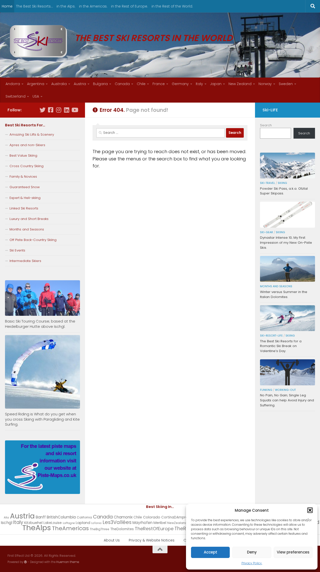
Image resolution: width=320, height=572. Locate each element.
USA (35, 96)
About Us (112, 540)
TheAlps (36, 527)
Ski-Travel (267, 183)
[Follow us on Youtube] (75, 110)
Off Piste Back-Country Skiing (33, 239)
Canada (122, 83)
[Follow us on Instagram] (59, 110)
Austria (80, 83)
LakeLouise (53, 522)
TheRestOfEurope (154, 528)
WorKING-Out (285, 390)
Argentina (35, 83)
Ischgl (6, 522)
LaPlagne (69, 523)
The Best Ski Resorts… (34, 6)
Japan (216, 83)
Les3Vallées (117, 522)
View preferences (293, 552)
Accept (210, 552)
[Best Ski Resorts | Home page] (39, 41)
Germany (180, 83)
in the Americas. (93, 6)
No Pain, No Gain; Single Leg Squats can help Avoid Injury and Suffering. (287, 400)
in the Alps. (66, 6)
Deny (252, 552)
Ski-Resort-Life (271, 336)
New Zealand (240, 83)
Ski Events (17, 250)
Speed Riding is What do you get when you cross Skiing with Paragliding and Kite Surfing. (42, 419)
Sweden (286, 83)
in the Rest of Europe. (129, 6)
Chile (141, 83)
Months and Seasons (27, 229)
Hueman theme (67, 562)
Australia (59, 83)
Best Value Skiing (23, 155)
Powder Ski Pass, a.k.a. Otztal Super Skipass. (284, 191)
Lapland (83, 522)
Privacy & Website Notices (151, 540)
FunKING (266, 390)
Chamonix (123, 517)
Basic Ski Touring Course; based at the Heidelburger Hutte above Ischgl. (40, 324)
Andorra (13, 83)
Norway (265, 83)
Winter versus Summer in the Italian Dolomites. (283, 294)
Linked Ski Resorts (24, 208)
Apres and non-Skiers (27, 145)
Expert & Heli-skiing (25, 197)
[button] (310, 510)
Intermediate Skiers (25, 260)
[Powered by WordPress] (25, 561)
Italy (199, 83)
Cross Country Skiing (27, 166)
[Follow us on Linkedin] (67, 110)
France (158, 83)
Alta (6, 517)
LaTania (96, 523)
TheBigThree (99, 529)
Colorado (151, 517)
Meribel (160, 522)
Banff (41, 517)
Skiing (282, 183)
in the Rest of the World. (172, 6)
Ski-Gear (266, 232)
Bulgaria (100, 83)
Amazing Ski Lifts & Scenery (32, 134)
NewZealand (177, 523)
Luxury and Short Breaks (29, 218)
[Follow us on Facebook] (51, 110)
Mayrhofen (142, 522)
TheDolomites (122, 529)
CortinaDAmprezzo (177, 517)
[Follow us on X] (43, 110)
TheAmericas (70, 528)
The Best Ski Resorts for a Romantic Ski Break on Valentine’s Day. (281, 346)
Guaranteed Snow (25, 187)
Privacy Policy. (252, 563)
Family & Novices (23, 176)
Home (7, 6)
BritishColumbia (61, 517)
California (84, 517)
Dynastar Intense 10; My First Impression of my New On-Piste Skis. (286, 242)
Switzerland (16, 96)
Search (266, 125)
